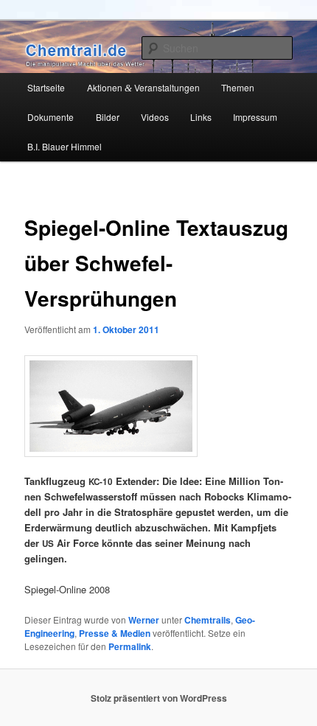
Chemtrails (207, 619)
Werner (143, 619)
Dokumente (50, 117)
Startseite (46, 87)
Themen (237, 87)
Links (201, 117)
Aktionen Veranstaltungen (143, 87)
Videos (155, 117)
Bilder (107, 117)
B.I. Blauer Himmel (64, 146)
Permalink (129, 646)
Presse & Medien (114, 633)
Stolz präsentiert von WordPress (159, 698)
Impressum (255, 117)
